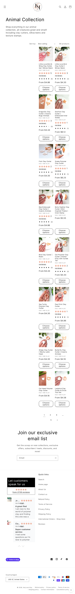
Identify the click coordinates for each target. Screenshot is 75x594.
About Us (42, 489)
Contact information (47, 589)
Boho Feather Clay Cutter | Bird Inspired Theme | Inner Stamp (62, 210)
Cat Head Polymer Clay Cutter (46, 389)
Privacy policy (51, 587)
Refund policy (39, 587)
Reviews (41, 524)
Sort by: (32, 44)
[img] (21, 489)
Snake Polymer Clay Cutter (60, 162)
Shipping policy (34, 589)
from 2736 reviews (21, 492)
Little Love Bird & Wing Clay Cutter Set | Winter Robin (46, 66)
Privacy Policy (44, 509)
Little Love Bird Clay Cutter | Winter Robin (61, 66)
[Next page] (57, 420)
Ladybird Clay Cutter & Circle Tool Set (60, 390)
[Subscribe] (55, 458)
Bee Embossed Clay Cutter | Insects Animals (45, 209)
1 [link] (44, 415)
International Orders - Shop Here (51, 519)
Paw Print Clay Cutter (60, 305)
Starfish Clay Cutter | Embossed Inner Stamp (61, 114)
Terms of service (63, 587)
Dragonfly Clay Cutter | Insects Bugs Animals (45, 113)
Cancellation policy (63, 589)
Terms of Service (45, 504)
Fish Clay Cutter (45, 161)
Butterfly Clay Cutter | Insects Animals (61, 352)
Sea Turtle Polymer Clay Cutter (44, 306)
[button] (4, 6)
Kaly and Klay (27, 587)
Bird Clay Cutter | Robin (45, 256)
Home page (43, 484)
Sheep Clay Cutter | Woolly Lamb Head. (46, 352)
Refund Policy (44, 499)
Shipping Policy (44, 514)
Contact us (42, 494)
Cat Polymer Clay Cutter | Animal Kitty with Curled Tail (61, 257)
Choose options (46, 88)
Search (41, 479)
